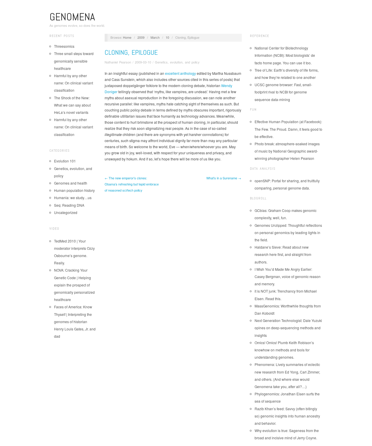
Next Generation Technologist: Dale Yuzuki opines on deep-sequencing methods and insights (288, 327)
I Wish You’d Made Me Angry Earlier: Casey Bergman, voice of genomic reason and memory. (288, 276)
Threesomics (64, 46)
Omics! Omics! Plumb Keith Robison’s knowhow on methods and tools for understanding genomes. (284, 350)
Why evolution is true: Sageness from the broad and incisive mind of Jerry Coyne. (287, 434)
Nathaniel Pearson (118, 62)
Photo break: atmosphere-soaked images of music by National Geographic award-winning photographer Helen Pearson (287, 151)
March (155, 37)
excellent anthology (180, 73)
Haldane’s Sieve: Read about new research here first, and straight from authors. (283, 254)
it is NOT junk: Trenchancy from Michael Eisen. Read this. (286, 295)
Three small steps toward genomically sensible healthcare (74, 60)
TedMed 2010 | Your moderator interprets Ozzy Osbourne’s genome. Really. (74, 252)
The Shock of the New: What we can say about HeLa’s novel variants (72, 105)
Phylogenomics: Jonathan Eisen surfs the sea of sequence (287, 397)
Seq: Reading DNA (69, 205)
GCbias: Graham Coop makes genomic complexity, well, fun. (285, 214)
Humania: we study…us (73, 197)
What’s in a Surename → (223, 178)
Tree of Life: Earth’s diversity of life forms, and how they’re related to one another (287, 74)
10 (167, 37)
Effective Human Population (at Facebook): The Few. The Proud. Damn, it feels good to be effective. (288, 129)
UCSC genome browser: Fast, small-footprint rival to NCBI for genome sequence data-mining (283, 92)
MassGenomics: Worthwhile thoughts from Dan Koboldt (288, 309)
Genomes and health (70, 182)
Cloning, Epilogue (131, 52)
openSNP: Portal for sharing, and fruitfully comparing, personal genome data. (287, 184)
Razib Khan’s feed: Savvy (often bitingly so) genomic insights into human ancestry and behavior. (287, 416)
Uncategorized (65, 212)
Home (127, 37)
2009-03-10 (143, 62)
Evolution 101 (65, 160)
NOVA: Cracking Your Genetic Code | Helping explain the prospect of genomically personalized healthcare (74, 285)
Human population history (74, 190)
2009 (140, 37)
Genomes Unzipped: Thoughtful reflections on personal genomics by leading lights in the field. (288, 232)
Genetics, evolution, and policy (177, 62)
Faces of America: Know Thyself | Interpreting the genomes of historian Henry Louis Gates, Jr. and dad (75, 321)
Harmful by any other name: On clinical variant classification (73, 83)
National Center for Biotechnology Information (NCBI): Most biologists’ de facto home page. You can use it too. (285, 55)
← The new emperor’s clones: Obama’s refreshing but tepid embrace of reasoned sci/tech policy (132, 184)
